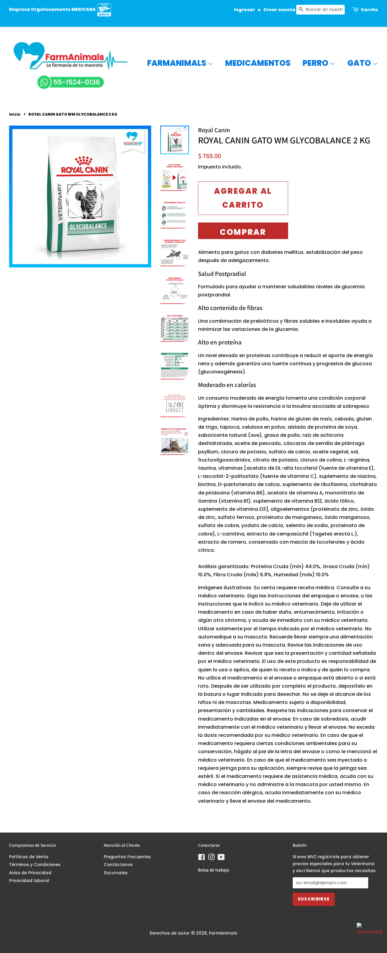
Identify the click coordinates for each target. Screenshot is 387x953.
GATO (359, 63)
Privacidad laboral (29, 881)
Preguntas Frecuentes (127, 857)
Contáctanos (118, 865)
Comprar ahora (243, 233)
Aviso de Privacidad (30, 873)
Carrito (369, 10)
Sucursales (116, 873)
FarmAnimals (177, 63)
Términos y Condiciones (34, 865)
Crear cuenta (279, 10)
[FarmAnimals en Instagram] (211, 858)
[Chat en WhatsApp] (369, 935)
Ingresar (244, 10)
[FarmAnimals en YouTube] (221, 858)
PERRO (316, 63)
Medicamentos (258, 63)
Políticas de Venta (28, 857)
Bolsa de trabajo (213, 870)
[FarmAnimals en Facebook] (201, 858)
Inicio (15, 114)
